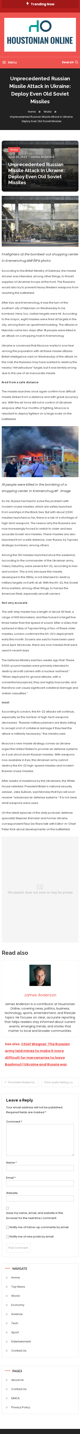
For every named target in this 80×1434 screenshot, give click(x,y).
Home (15, 1278)
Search (68, 62)
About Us (17, 1380)
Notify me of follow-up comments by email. (39, 1227)
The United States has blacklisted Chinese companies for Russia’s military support (23, 1082)
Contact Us (18, 1351)
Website (12, 1193)
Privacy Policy (20, 1407)
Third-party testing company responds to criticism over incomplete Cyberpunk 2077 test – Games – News (61, 1082)
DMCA (15, 1398)
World (14, 149)
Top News (18, 1287)
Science (17, 1314)
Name (11, 1163)
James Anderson (42, 157)
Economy (17, 1305)
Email (11, 1178)
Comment (14, 1122)
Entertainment (21, 1341)
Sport (15, 1332)
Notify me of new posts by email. (32, 1237)
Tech (14, 1323)
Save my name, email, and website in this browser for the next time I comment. (34, 1215)
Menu (12, 62)
